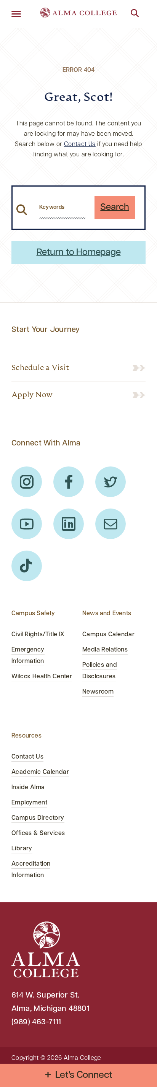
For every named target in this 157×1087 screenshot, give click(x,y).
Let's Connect (84, 1075)
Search (114, 207)
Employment (29, 803)
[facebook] (68, 481)
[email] (110, 524)
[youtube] (26, 524)
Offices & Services (38, 833)
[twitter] (110, 481)
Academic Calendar (40, 772)
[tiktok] (26, 566)
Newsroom (98, 692)
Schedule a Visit (40, 368)
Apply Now (32, 395)
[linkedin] (68, 524)
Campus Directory (37, 818)
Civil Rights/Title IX (38, 635)
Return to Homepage (79, 252)
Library (21, 849)
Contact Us (80, 144)
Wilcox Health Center (41, 677)
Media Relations (105, 650)
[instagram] (26, 481)
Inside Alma (28, 788)
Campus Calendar (108, 635)
